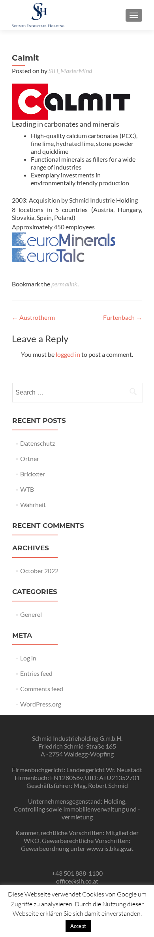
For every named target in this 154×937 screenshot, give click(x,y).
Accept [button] (78, 926)
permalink (64, 284)
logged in (68, 354)
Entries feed (36, 673)
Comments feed (41, 688)
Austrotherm (33, 317)
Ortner (29, 458)
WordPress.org (40, 704)
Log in (28, 658)
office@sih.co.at (77, 881)
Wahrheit (33, 504)
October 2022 (39, 570)
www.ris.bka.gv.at (109, 848)
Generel (31, 614)
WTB (27, 489)
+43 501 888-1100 (77, 873)
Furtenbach (122, 317)
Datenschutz (37, 443)
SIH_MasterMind (70, 70)
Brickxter (32, 474)
